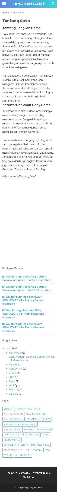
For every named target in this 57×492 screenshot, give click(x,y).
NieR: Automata (12, 429)
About (11, 473)
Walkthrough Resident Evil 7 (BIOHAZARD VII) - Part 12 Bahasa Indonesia (23, 327)
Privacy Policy (40, 473)
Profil (46, 434)
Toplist (8, 455)
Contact (23, 473)
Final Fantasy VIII (13, 414)
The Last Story (34, 450)
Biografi (8, 409)
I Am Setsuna (33, 419)
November (15, 352)
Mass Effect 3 (11, 424)
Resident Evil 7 (12, 440)
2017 (9, 348)
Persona (29, 429)
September (16, 368)
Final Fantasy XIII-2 (36, 414)
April (12, 385)
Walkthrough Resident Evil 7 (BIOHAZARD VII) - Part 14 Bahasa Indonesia (23, 300)
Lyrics (46, 419)
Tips (47, 450)
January (14, 393)
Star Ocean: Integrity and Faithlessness (26, 445)
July (11, 377)
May (12, 381)
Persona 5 (33, 434)
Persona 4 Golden (14, 434)
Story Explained (13, 450)
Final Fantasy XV (13, 419)
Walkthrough (23, 455)
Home (5, 12)
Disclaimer (28, 477)
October (14, 364)
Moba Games (29, 424)
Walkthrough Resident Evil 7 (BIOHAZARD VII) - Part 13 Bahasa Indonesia (23, 314)
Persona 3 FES (45, 429)
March (13, 389)
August (13, 372)
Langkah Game (28, 4)
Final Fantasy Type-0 (28, 409)
